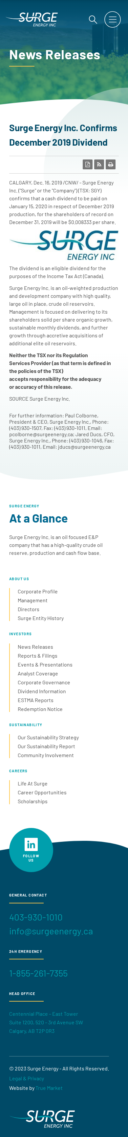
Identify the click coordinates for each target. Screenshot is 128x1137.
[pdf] (88, 164)
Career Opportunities (42, 792)
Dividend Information (42, 691)
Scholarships (33, 801)
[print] (111, 164)
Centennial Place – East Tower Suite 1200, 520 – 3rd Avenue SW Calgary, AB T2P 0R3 (46, 1022)
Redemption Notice (40, 709)
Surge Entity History (41, 618)
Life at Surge (33, 783)
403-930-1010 (36, 917)
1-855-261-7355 (38, 973)
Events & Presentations (45, 664)
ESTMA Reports (35, 700)
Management (33, 600)
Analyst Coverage (38, 673)
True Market (49, 1088)
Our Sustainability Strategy (48, 737)
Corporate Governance (44, 682)
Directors (28, 609)
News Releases (35, 646)
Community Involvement (46, 755)
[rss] (99, 164)
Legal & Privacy (26, 1078)
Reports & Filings (37, 655)
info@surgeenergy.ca (51, 930)
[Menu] (112, 19)
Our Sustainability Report (46, 746)
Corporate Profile (38, 591)
